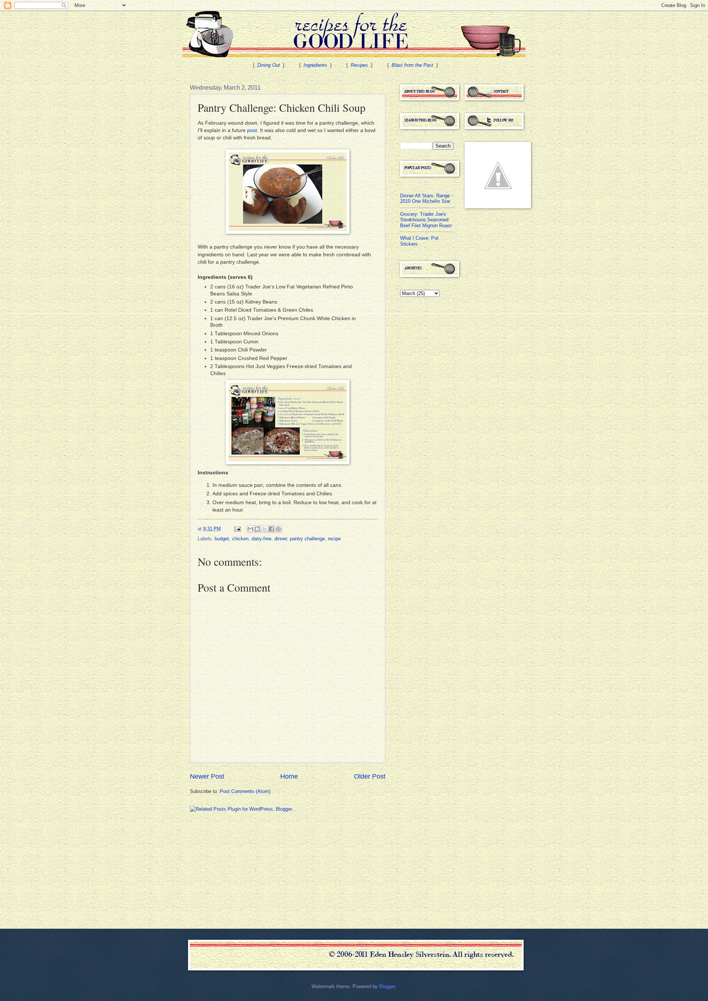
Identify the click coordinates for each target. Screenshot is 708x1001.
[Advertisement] (245, 870)
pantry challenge (307, 538)
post (252, 130)
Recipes (359, 65)
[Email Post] (237, 528)
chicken (240, 538)
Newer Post (207, 776)
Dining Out (268, 65)
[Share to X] (264, 529)
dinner (280, 538)
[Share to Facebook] (271, 529)
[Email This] (250, 529)
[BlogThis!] (257, 529)
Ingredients (315, 65)
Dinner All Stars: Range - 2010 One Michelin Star (426, 198)
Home (289, 776)
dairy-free (261, 538)
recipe (334, 538)
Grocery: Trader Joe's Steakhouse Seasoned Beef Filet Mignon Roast (426, 219)
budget (222, 538)
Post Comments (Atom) (245, 791)
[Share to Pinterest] (278, 529)
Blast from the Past (412, 65)
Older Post (369, 776)
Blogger (387, 986)
